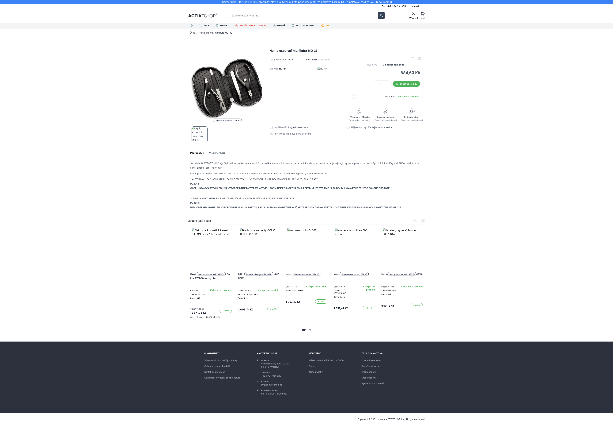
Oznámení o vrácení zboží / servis (222, 377)
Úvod (192, 32)
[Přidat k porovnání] (419, 58)
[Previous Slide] (414, 221)
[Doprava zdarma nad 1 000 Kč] (211, 247)
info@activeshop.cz (271, 384)
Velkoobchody (368, 372)
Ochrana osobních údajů (217, 366)
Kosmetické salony (371, 360)
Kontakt (415, 6)
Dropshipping (368, 377)
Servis (312, 366)
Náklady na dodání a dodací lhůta (326, 360)
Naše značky (316, 372)
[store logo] (203, 15)
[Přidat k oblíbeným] (412, 58)
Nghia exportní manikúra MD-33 (215, 32)
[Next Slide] (423, 221)
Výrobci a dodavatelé (372, 383)
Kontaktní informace (214, 372)
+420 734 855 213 (396, 6)
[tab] (304, 330)
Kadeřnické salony (371, 366)
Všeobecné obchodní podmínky (221, 360)
